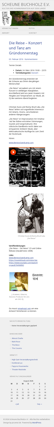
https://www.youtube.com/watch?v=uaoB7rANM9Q (23, 263)
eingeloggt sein (24, 308)
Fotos (32, 28)
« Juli (17, 404)
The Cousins (17, 348)
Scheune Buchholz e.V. (26, 4)
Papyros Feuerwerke (20, 366)
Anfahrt (5, 33)
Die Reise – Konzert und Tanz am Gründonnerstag (25, 47)
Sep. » (39, 404)
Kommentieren (31, 59)
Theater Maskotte (19, 369)
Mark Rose (16, 341)
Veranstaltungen (10, 28)
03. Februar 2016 (16, 59)
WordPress (36, 423)
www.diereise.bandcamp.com (21, 142)
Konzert (34, 73)
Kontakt (33, 33)
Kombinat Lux (17, 363)
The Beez (16, 345)
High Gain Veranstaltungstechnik (25, 359)
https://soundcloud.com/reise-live (23, 260)
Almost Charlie (17, 338)
